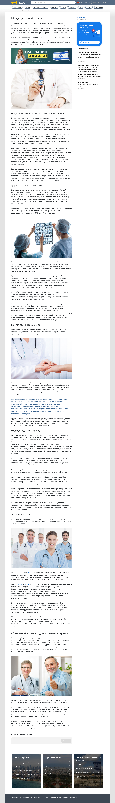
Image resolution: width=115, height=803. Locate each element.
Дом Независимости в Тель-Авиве (88, 773)
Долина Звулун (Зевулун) (84, 769)
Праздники (73, 7)
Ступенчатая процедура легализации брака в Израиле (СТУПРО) (24, 764)
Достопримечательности (41, 7)
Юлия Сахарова (82, 17)
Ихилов (30, 573)
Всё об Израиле (18, 7)
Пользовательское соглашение (59, 797)
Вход (94, 2)
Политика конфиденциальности (39, 797)
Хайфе (26, 584)
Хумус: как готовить (84, 82)
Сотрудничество (24, 797)
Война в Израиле (84, 2)
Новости (89, 7)
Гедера (47, 766)
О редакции (14, 797)
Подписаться (86, 42)
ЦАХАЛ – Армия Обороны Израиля (26, 774)
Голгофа (78, 765)
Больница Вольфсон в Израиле (87, 52)
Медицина (55, 7)
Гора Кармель (81, 777)
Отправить (66, 741)
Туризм (64, 7)
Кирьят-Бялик (49, 774)
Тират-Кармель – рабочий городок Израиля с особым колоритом (89, 66)
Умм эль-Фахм (50, 770)
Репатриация (99, 7)
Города (28, 7)
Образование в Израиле (22, 778)
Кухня (81, 7)
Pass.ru (18, 2)
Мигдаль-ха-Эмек (51, 762)
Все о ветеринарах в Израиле (24, 770)
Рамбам (19, 584)
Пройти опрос (73, 797)
